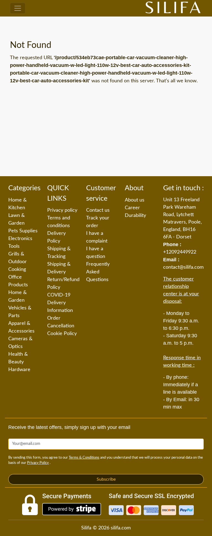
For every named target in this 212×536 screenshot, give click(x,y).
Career (132, 207)
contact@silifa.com (183, 267)
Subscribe (106, 479)
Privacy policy (62, 210)
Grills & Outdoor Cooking (17, 262)
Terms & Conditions (84, 457)
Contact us (98, 210)
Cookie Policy (62, 333)
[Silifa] (173, 8)
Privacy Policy (38, 463)
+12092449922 (179, 252)
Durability (135, 215)
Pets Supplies (23, 230)
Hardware (19, 369)
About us (134, 200)
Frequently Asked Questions (98, 272)
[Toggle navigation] (17, 8)
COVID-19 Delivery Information (60, 303)
